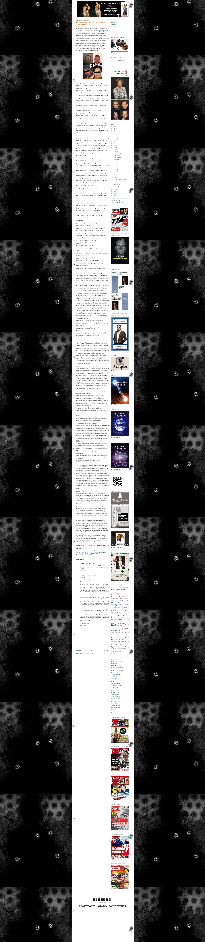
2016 (114, 139)
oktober (116, 155)
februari (116, 184)
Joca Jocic (125, 618)
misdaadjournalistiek (116, 628)
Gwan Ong (127, 606)
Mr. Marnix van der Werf (116, 685)
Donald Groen (116, 598)
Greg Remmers (117, 606)
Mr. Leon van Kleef (115, 683)
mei (115, 163)
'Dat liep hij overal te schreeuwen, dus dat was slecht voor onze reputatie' (91, 24)
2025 (114, 126)
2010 (114, 189)
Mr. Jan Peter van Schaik (116, 680)
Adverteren (114, 587)
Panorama (113, 709)
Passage (103, 553)
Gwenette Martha (116, 607)
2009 (114, 191)
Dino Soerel (102, 552)
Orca (118, 634)
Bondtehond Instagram (116, 665)
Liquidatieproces (95, 553)
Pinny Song (114, 639)
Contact (113, 26)
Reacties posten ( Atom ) (88, 653)
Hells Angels (114, 609)
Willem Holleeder (124, 651)
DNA (128, 597)
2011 (114, 149)
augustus (116, 159)
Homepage (93, 650)
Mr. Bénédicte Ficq (115, 681)
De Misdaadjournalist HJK (117, 671)
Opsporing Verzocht (115, 707)
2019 (114, 133)
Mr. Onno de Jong (115, 691)
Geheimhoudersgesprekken (116, 604)
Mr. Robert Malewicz (115, 696)
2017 (114, 137)
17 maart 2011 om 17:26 (91, 575)
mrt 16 (117, 176)
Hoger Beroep (119, 612)
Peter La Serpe (80, 554)
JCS (119, 616)
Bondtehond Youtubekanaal (117, 667)
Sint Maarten (124, 645)
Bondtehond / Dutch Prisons (117, 661)
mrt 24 (117, 174)
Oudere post (106, 650)
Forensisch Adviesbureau (120, 600)
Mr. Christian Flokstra (116, 689)
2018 (114, 135)
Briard (128, 591)
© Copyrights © (114, 24)
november (116, 153)
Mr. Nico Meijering (115, 687)
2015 (114, 141)
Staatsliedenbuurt (114, 648)
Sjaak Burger (88, 554)
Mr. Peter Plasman (115, 694)
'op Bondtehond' (87, 42)
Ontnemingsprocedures (116, 632)
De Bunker (96, 552)
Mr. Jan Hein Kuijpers (102, 30)
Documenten (114, 22)
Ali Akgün (89, 552)
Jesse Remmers (86, 553)
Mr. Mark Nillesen (115, 676)
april (115, 166)
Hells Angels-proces (123, 609)
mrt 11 (117, 182)
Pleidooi (124, 639)
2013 (114, 145)
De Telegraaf (114, 669)
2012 (114, 147)
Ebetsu (122, 598)
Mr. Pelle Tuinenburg (115, 692)
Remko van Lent (118, 642)
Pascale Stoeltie (114, 636)
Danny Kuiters (119, 593)
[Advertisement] (102, 923)
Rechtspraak (114, 712)
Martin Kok (123, 626)
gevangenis (127, 604)
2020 (114, 130)
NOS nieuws (114, 703)
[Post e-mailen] (94, 550)
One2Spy (125, 630)
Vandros (115, 651)
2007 (114, 195)
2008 (114, 193)
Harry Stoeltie (124, 607)
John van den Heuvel (117, 619)
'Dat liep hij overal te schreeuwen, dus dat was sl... (122, 178)
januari (116, 186)
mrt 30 (117, 172)
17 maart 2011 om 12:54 (89, 563)
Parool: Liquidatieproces (116, 711)
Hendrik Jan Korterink (116, 610)
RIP (126, 642)
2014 (114, 143)
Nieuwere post (79, 650)
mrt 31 (117, 169)
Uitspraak (122, 650)
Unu (128, 650)
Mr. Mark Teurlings (115, 698)
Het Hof (127, 610)
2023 (114, 128)
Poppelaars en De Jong (124, 641)
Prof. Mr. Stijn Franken (116, 702)
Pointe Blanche (114, 641)
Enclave (127, 598)
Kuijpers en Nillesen (123, 621)
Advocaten (83, 552)
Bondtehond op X (115, 663)
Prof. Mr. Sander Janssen (116, 700)
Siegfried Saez (115, 645)
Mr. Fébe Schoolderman (116, 674)
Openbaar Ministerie (115, 705)
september (116, 157)
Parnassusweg (124, 634)
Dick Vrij (124, 595)
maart (115, 168)
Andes (112, 591)
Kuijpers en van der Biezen (118, 623)
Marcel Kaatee (114, 626)
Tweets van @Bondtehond (117, 202)
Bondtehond (82, 575)
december (116, 151)
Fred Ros (78, 553)
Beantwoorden (83, 570)
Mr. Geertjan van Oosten (116, 678)
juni (115, 161)
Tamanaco (122, 648)
